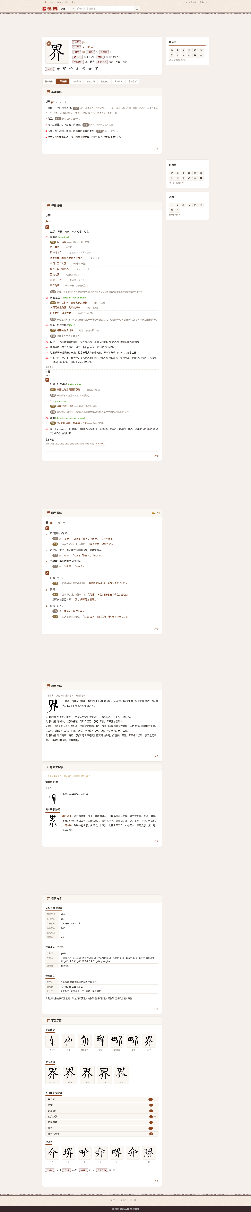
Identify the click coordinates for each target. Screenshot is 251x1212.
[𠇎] (77, 68)
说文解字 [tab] (105, 81)
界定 (57, 443)
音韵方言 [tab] (119, 81)
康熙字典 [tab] (91, 81)
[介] (58, 68)
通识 (73, 2)
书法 (66, 2)
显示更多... (100, 443)
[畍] (71, 68)
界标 (52, 443)
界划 (72, 443)
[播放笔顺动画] (48, 43)
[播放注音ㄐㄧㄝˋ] (92, 47)
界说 (92, 443)
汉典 (44, 2)
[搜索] (137, 8)
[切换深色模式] (207, 2)
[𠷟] (83, 68)
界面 (82, 443)
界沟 (62, 443)
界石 (87, 443)
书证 (158, 513)
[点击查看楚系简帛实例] (85, 1041)
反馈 (156, 148)
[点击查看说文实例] (101, 1041)
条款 (123, 1200)
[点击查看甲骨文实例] (52, 1041)
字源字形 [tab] (133, 81)
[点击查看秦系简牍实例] (117, 1041)
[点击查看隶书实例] (133, 1041)
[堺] (64, 68)
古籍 (51, 2)
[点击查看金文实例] (68, 1041)
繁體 (202, 2)
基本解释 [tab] (49, 81)
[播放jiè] (87, 42)
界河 (67, 443)
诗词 (59, 2)
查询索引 (192, 2)
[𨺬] (96, 68)
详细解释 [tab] (63, 81)
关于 (113, 1200)
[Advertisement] (125, 23)
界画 (77, 443)
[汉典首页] (50, 9)
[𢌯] (90, 68)
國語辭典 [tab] (77, 81)
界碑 (47, 443)
